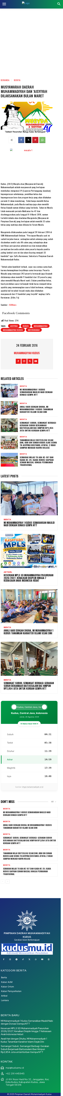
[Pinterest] (35, 140)
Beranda (5, 80)
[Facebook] (21, 140)
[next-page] (7, 882)
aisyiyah (14, 326)
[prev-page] (3, 882)
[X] (28, 140)
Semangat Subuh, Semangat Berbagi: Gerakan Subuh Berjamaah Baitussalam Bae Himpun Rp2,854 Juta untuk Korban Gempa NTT (38, 426)
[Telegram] (16, 959)
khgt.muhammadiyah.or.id (32, 787)
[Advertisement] (31, 41)
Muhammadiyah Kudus (27, 353)
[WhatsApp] (42, 140)
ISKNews (13, 304)
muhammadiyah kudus (13, 329)
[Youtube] (35, 361)
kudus (26, 326)
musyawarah (34, 329)
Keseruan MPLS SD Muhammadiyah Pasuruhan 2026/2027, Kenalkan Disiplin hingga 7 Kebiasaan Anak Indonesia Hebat (28, 577)
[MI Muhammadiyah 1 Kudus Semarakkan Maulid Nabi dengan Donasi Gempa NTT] (9, 390)
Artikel (8, 572)
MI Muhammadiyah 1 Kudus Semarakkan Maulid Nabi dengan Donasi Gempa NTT (36, 392)
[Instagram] (24, 361)
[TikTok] (23, 959)
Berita (17, 80)
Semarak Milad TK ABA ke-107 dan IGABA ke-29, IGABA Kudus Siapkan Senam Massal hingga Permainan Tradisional (37, 461)
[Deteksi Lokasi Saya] (14, 707)
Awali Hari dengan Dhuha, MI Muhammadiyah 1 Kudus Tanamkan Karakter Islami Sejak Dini (36, 409)
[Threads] (48, 959)
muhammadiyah (40, 326)
